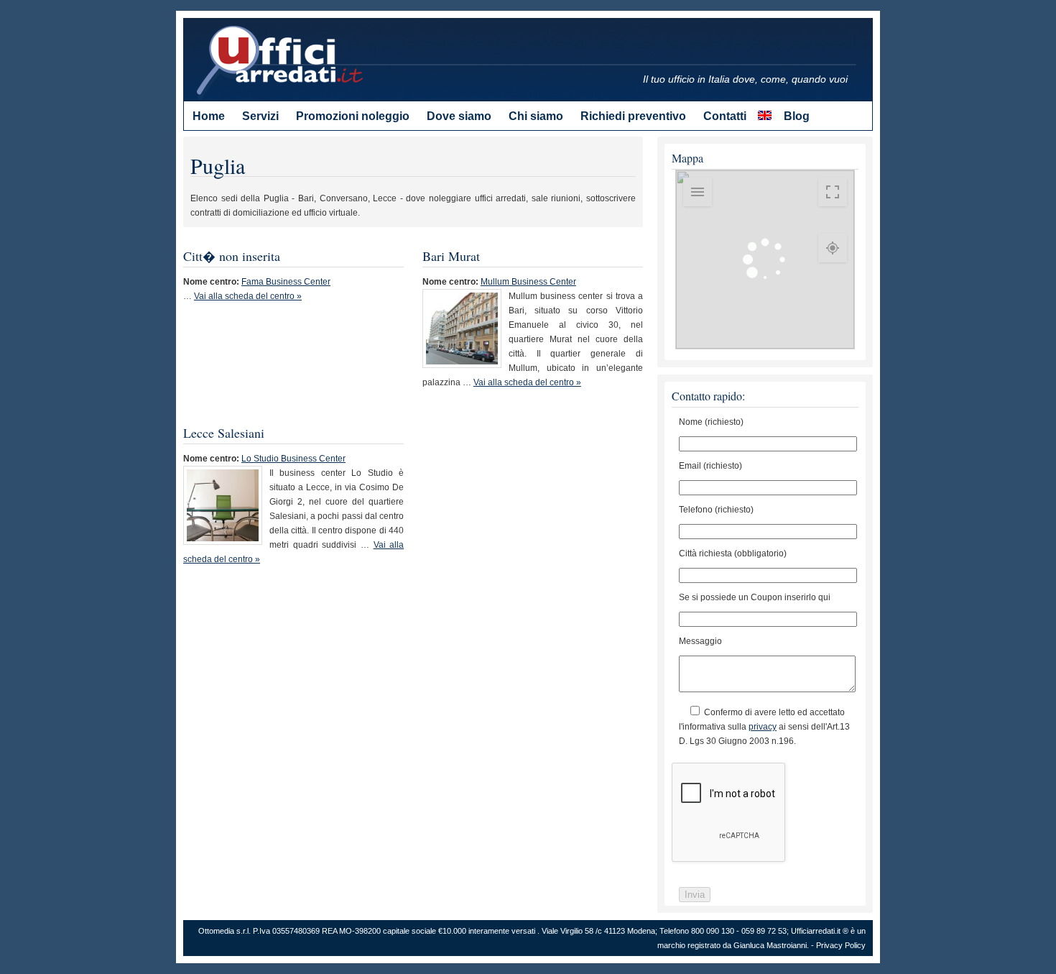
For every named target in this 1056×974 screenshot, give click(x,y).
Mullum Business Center (528, 282)
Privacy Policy (841, 945)
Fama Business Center (285, 282)
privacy (763, 727)
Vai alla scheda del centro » (248, 296)
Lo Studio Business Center (293, 459)
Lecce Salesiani (223, 432)
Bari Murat (451, 256)
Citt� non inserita (231, 256)
